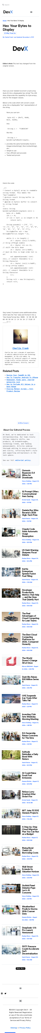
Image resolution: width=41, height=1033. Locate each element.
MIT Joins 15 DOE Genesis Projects (30, 811)
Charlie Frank (20, 348)
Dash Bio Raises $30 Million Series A (30, 679)
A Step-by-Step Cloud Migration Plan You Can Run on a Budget (30, 830)
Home (4, 20)
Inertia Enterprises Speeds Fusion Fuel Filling (29, 572)
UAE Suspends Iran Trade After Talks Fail (29, 698)
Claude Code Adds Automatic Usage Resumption (30, 532)
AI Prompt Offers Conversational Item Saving (30, 494)
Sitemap (13, 1028)
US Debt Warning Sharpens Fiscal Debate (30, 552)
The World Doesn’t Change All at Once (29, 660)
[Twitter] (5, 993)
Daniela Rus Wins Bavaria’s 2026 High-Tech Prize (30, 512)
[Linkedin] (2, 993)
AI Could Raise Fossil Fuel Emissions (29, 775)
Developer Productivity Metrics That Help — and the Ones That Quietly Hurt (30, 595)
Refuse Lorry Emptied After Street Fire (29, 794)
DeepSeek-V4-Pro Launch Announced (29, 930)
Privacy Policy (25, 1028)
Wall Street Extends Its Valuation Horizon (30, 869)
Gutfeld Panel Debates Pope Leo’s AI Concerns (28, 889)
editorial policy (23, 460)
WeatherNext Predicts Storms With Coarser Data (29, 910)
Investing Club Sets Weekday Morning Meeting (30, 716)
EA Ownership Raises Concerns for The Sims (30, 735)
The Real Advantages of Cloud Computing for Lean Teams (30, 617)
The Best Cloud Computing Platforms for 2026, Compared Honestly (30, 639)
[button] (31, 12)
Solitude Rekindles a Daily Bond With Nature (30, 755)
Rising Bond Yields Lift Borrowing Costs (30, 850)
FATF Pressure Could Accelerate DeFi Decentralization (30, 950)
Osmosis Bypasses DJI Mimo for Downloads (28, 474)
